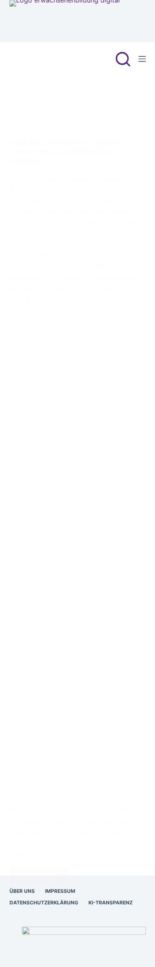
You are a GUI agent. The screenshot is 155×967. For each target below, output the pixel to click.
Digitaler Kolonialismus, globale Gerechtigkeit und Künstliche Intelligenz (66, 152)
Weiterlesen (42, 877)
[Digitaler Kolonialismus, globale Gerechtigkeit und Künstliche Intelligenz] (78, 483)
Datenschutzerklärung (44, 902)
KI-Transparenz (110, 902)
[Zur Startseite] (65, 21)
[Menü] (142, 59)
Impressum (60, 891)
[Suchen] (123, 59)
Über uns (22, 891)
